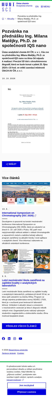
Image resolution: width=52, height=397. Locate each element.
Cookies (20, 353)
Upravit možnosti (14, 380)
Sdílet (12, 164)
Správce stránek (9, 353)
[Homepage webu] (17, 6)
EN (37, 6)
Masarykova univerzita (18, 350)
